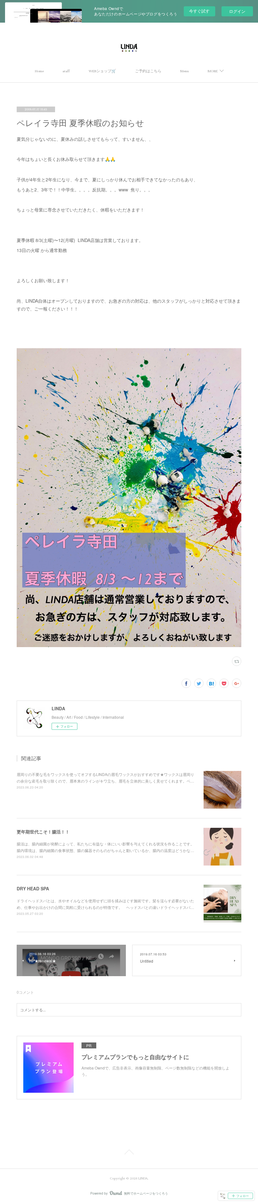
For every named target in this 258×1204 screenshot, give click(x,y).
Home (39, 71)
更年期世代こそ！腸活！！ (43, 831)
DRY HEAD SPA (33, 888)
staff (66, 71)
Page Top (129, 1153)
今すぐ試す (199, 11)
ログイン (237, 11)
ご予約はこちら (148, 71)
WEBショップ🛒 (102, 71)
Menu (184, 71)
